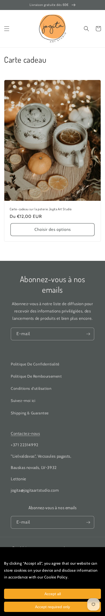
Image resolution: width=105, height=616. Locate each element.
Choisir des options (52, 229)
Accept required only (52, 607)
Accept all (52, 594)
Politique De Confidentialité (35, 364)
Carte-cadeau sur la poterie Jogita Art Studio (41, 209)
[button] (7, 29)
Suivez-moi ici (23, 400)
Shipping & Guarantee (30, 413)
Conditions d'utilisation (31, 388)
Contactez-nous (25, 433)
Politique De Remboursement (36, 376)
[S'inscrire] (88, 334)
